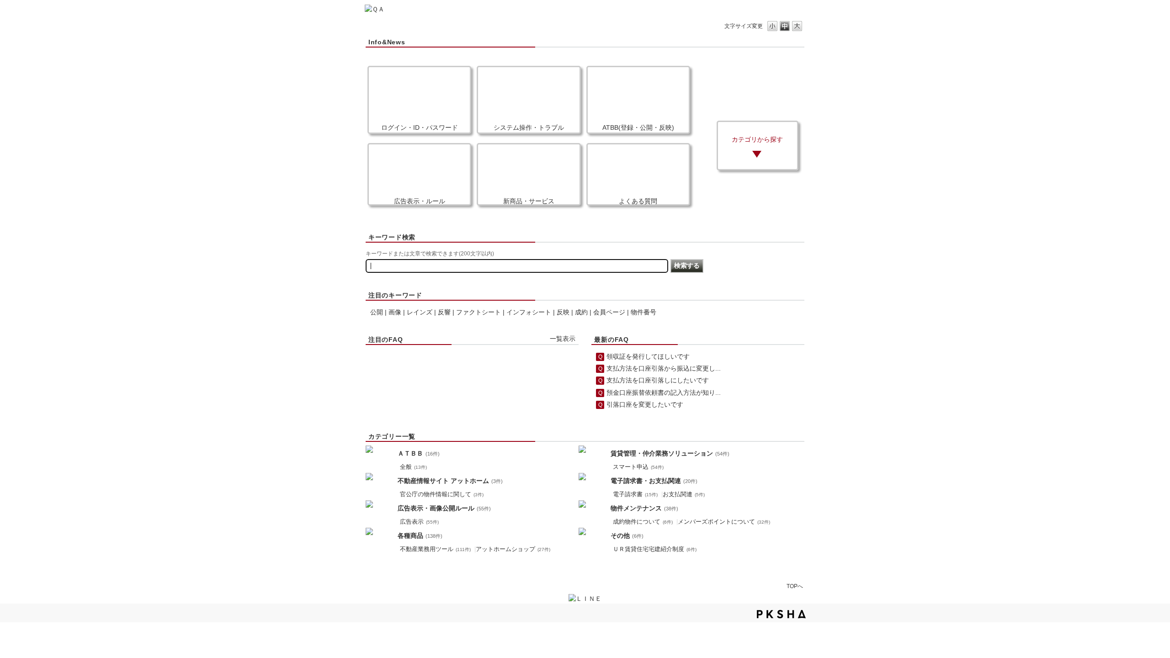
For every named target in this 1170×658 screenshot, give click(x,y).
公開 (376, 312)
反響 (444, 312)
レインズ (419, 312)
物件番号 (643, 312)
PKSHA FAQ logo (781, 614)
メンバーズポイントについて (724, 522)
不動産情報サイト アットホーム (450, 480)
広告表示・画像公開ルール (444, 508)
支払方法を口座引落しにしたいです (657, 380)
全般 (413, 467)
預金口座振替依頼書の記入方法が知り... (663, 392)
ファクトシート (478, 312)
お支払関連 (684, 494)
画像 (394, 312)
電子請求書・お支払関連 (654, 480)
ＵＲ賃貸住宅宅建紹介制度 (655, 549)
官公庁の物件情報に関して (442, 494)
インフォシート (528, 312)
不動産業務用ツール (435, 549)
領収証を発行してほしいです (648, 356)
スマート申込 (638, 467)
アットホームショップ (513, 549)
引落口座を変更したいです (644, 404)
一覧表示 (562, 338)
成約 (581, 312)
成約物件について (643, 522)
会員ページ (609, 312)
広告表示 (419, 522)
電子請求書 (635, 494)
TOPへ (795, 586)
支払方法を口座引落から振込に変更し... (663, 368)
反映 (563, 312)
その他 (627, 535)
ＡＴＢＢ (419, 453)
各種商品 (420, 535)
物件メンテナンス (644, 508)
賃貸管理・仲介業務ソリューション (670, 453)
